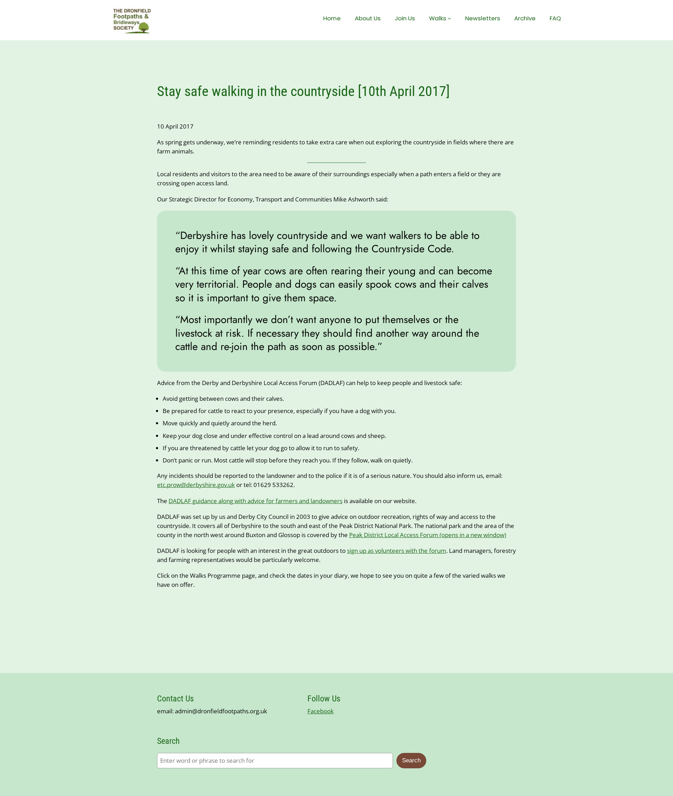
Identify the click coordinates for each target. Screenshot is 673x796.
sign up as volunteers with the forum (396, 551)
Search (411, 760)
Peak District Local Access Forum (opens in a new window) (427, 535)
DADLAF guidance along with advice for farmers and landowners (255, 501)
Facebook (320, 711)
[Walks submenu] (449, 18)
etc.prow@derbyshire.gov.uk (196, 485)
